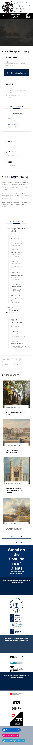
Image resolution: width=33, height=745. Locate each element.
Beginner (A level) (9, 362)
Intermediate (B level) (11, 364)
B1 (16, 359)
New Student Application (16, 73)
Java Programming (14, 529)
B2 (21, 359)
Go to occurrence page (16, 113)
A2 (12, 359)
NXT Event (15, 542)
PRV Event (18, 536)
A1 (8, 359)
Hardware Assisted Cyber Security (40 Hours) (14, 491)
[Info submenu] (5, 15)
